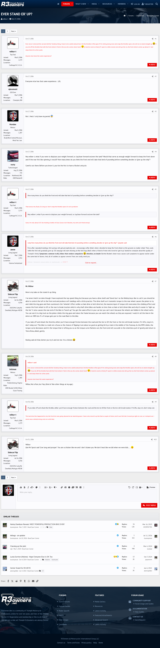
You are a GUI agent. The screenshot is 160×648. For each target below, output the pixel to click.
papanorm (148, 560)
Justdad (149, 549)
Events (61, 615)
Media (94, 4)
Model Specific (64, 611)
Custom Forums (64, 606)
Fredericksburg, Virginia (14, 383)
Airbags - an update (17, 535)
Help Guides (139, 612)
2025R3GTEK (147, 527)
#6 (155, 237)
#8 (155, 356)
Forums (66, 4)
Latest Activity (100, 611)
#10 (155, 439)
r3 (42, 571)
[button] (72, 4)
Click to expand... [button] (91, 263)
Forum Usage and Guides (144, 604)
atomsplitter (14, 571)
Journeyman (14, 527)
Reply (153, 65)
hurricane (55, 560)
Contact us (61, 643)
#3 (155, 111)
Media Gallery (100, 602)
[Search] (156, 4)
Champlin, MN (17, 100)
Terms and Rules (73, 643)
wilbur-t (5, 19)
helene (47, 560)
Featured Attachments (103, 615)
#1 (155, 39)
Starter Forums (64, 602)
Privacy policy (86, 643)
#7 (155, 281)
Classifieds (63, 624)
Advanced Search (101, 620)
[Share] (152, 38)
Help (95, 643)
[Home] (125, 16)
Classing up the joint (18, 546)
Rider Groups (63, 620)
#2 (155, 76)
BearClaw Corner (33, 527)
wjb (11, 549)
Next (13, 31)
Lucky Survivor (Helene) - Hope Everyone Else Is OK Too (31, 557)
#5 (155, 189)
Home (58, 4)
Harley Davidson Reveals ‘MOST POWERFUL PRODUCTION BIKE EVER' (37, 524)
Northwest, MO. (17, 176)
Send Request (140, 620)
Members (122, 4)
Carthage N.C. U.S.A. (15, 65)
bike (51, 527)
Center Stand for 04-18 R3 (20, 568)
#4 (155, 152)
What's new (81, 4)
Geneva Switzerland (15, 263)
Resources (107, 4)
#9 (155, 402)
